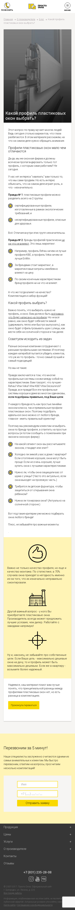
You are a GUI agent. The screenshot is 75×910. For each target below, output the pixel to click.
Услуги (8, 841)
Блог (41, 19)
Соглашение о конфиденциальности (35, 905)
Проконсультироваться (24, 705)
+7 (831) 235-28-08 (37, 872)
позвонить (7, 10)
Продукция (11, 827)
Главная (8, 19)
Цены (7, 834)
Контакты (10, 856)
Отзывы (9, 863)
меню (67, 10)
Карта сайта (9, 905)
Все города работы (13, 893)
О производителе (26, 19)
